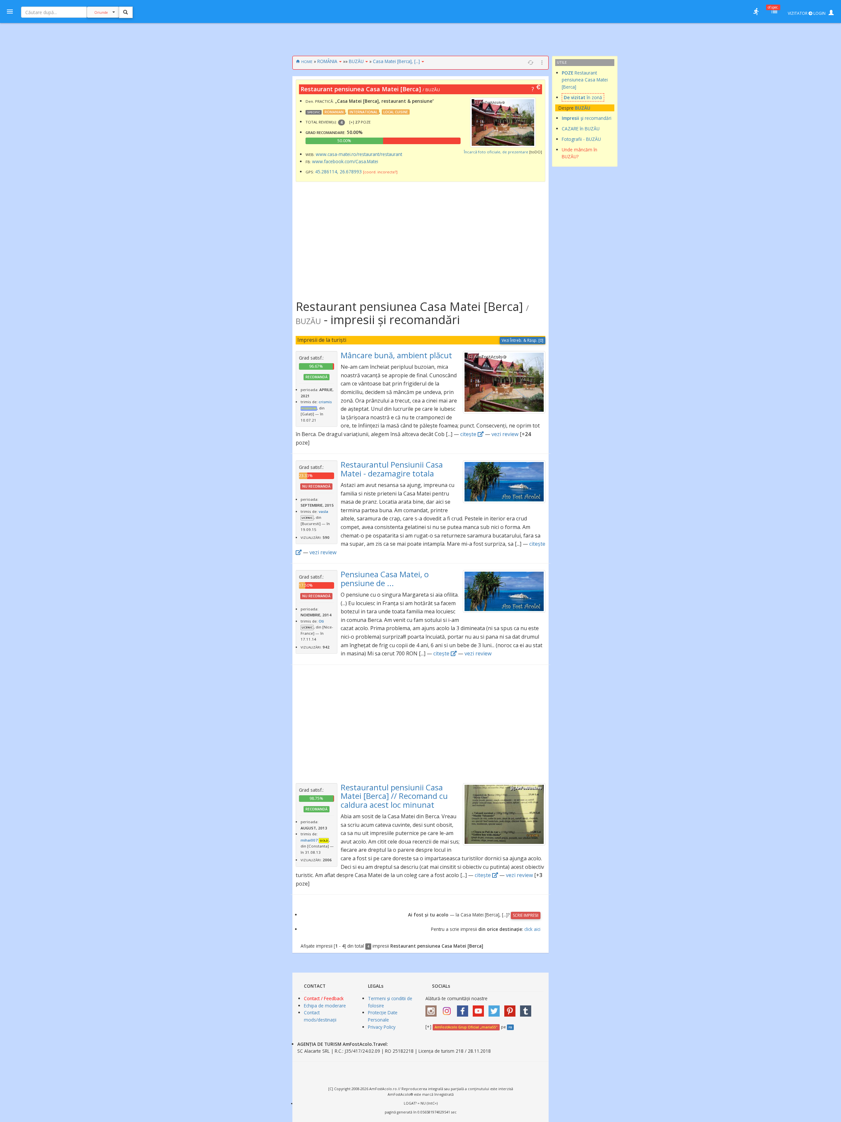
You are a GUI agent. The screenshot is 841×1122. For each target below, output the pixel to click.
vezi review (504, 434)
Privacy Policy (382, 1027)
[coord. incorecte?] (380, 171)
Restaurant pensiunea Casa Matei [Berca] (585, 80)
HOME (306, 61)
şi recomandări (586, 118)
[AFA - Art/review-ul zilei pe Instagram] (432, 1008)
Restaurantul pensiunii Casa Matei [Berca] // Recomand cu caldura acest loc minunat (394, 796)
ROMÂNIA (327, 61)
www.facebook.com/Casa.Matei (345, 161)
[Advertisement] (260, 154)
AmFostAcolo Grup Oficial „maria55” (466, 1027)
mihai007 (309, 840)
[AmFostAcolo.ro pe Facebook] (464, 1008)
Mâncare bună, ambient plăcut (396, 355)
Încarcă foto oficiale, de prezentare (496, 151)
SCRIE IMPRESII (525, 915)
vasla (323, 511)
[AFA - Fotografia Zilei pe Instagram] (448, 1008)
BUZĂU (356, 61)
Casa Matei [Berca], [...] (396, 61)
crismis (325, 401)
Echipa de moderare (325, 1005)
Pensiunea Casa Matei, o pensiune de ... (385, 578)
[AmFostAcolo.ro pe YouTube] (480, 1008)
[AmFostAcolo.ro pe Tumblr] (527, 1008)
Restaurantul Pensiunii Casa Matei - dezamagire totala (392, 468)
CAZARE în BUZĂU (581, 128)
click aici (532, 929)
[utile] (756, 11)
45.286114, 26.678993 (338, 171)
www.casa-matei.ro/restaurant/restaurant (359, 154)
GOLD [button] (324, 841)
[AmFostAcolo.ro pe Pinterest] (511, 1008)
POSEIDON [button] (308, 408)
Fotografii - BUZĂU (581, 139)
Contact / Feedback (324, 998)
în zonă (583, 97)
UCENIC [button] (307, 518)
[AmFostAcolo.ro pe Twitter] (496, 1008)
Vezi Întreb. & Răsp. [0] (522, 340)
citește (469, 434)
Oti (321, 621)
